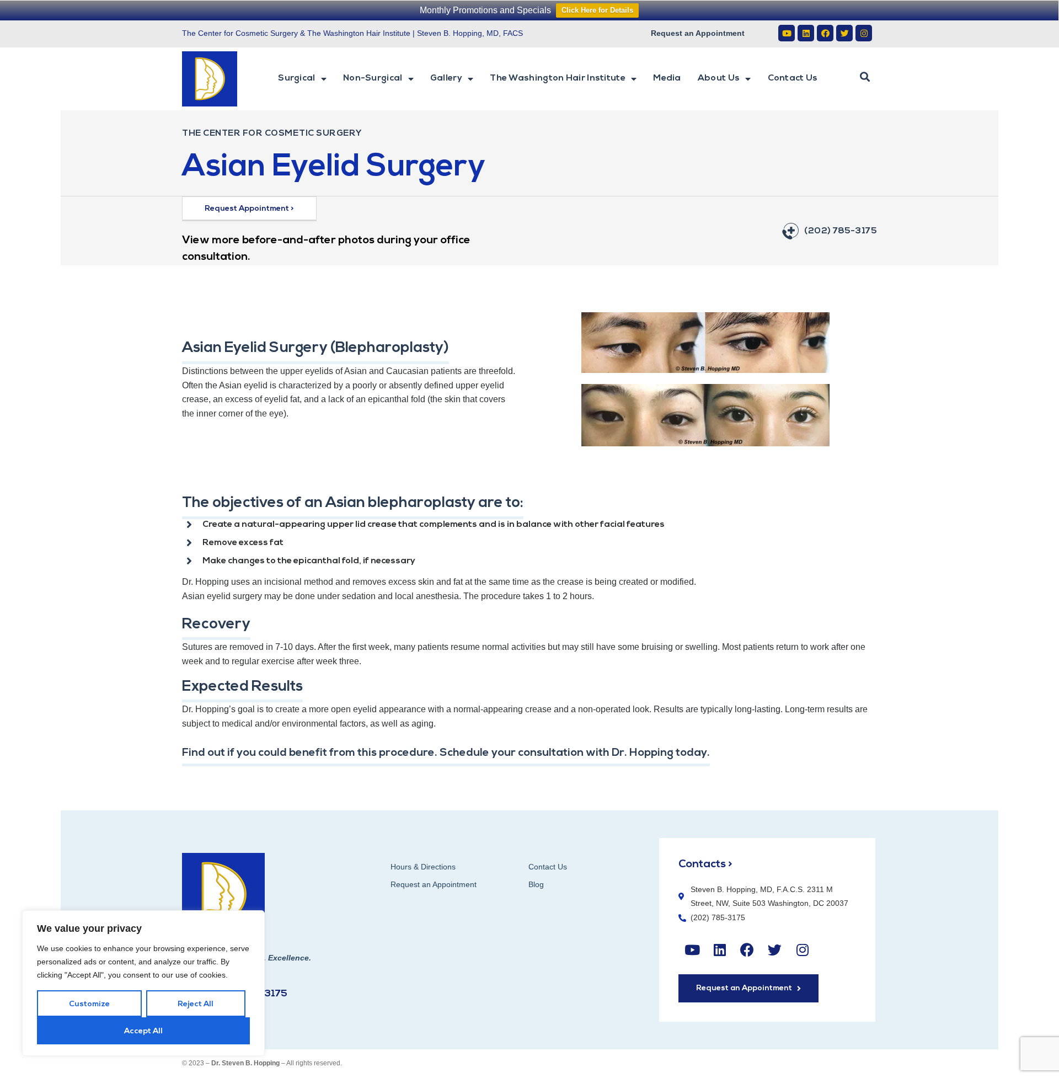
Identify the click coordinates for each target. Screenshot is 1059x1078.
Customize (89, 1004)
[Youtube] (786, 33)
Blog (536, 884)
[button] (865, 77)
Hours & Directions (423, 866)
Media (667, 78)
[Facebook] (825, 33)
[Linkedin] (806, 33)
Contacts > (705, 864)
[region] (143, 983)
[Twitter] (844, 33)
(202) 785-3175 (840, 231)
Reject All (195, 1004)
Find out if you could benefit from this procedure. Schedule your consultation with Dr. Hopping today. (446, 753)
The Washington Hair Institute (557, 78)
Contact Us (793, 78)
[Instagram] (863, 33)
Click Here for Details (597, 10)
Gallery (446, 78)
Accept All (143, 1031)
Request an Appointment (698, 33)
